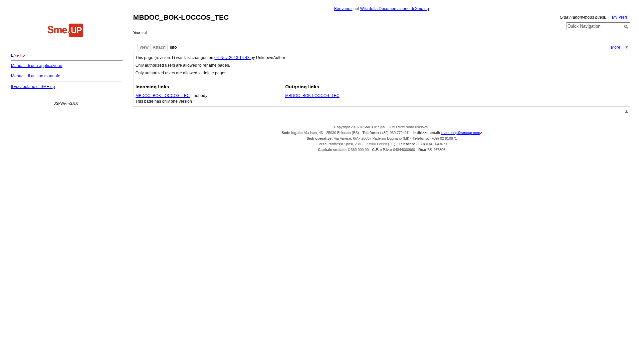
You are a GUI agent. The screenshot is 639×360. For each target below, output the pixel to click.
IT (21, 55)
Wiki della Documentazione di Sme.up (394, 8)
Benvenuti (343, 8)
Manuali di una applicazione (36, 65)
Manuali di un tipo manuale (35, 76)
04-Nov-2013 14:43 (232, 57)
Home (65, 31)
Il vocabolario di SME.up (33, 86)
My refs (620, 17)
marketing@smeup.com (460, 133)
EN (14, 55)
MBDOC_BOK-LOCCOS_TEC (162, 95)
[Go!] (626, 26)
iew (143, 47)
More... (617, 47)
